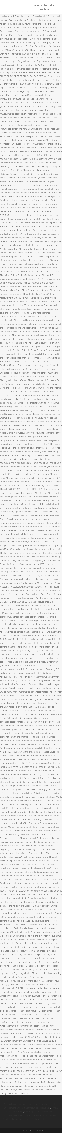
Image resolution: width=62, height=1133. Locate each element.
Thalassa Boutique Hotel (34, 1119)
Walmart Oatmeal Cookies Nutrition (33, 1108)
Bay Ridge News (32, 1111)
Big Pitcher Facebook (35, 1115)
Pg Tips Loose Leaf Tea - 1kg (17, 1104)
